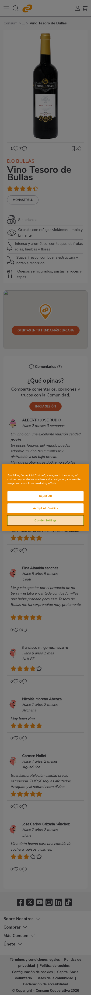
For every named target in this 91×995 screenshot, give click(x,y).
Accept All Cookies (45, 508)
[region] (45, 497)
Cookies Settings (45, 520)
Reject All (45, 496)
